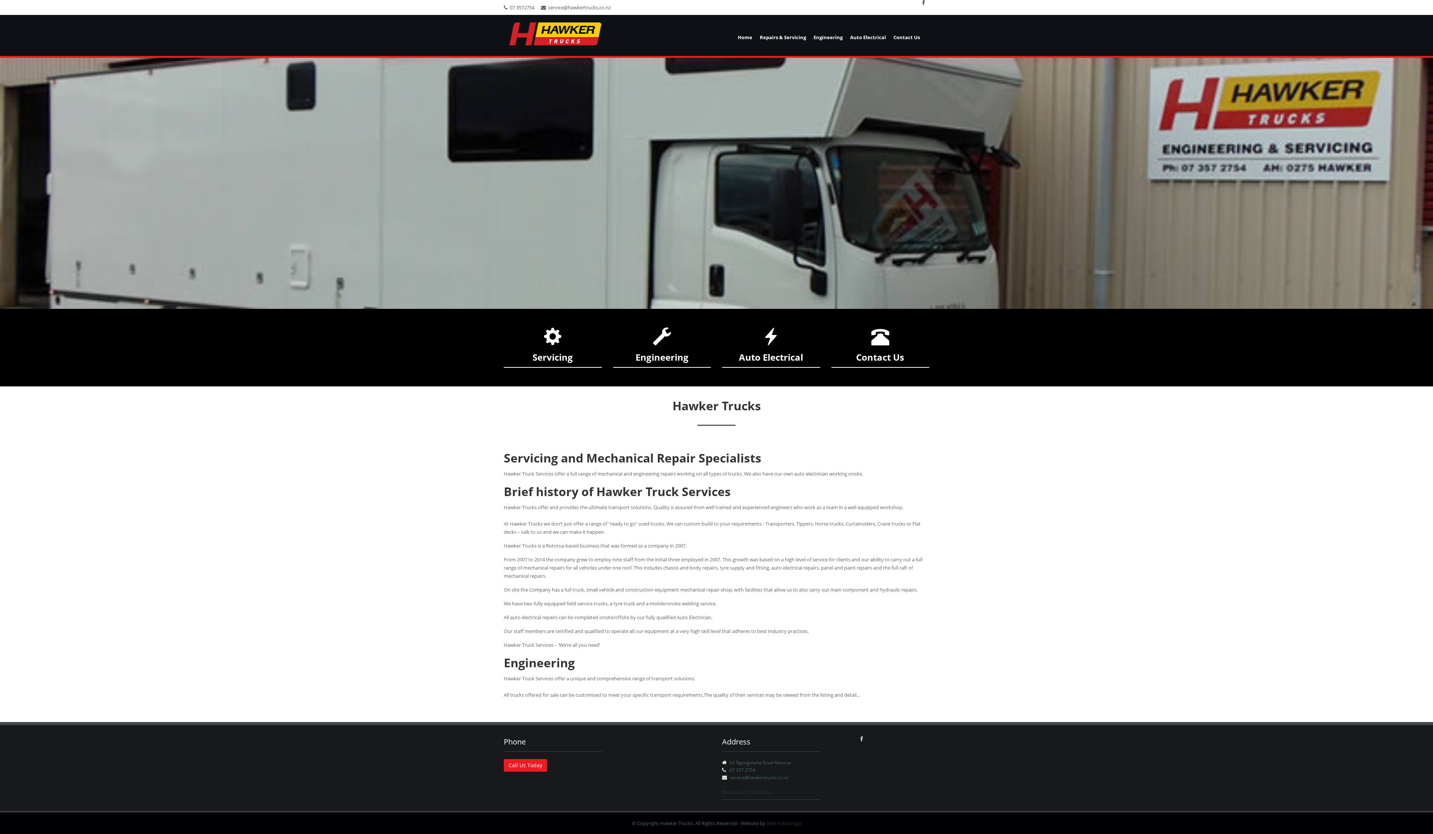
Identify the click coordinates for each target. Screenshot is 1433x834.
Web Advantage (784, 823)
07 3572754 (522, 7)
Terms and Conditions (746, 792)
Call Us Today (525, 765)
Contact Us (906, 37)
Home (745, 37)
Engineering (828, 37)
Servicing (553, 357)
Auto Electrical (868, 37)
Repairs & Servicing (783, 37)
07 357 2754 (742, 770)
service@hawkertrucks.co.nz (579, 7)
